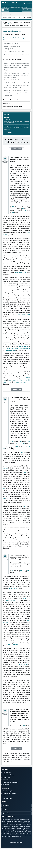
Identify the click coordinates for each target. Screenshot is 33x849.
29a (12, 571)
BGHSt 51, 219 (10, 600)
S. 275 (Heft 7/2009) (16, 149)
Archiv (16, 22)
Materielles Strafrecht (11, 43)
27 (28, 571)
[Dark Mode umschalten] (24, 3)
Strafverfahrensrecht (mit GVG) (14, 52)
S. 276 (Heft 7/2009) (16, 389)
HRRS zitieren (7, 777)
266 (17, 211)
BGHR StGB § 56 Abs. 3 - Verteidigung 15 (16, 348)
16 (14, 382)
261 (24, 725)
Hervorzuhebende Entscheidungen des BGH (15, 39)
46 (11, 209)
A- (27, 3)
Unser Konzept (7, 773)
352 (12, 441)
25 (16, 443)
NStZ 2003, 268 (23, 314)
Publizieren (6, 780)
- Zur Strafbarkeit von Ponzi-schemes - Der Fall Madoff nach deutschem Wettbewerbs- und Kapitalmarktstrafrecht (16, 76)
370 (12, 207)
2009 (5, 24)
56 (23, 209)
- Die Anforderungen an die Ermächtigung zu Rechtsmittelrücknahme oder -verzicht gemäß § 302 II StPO (17, 85)
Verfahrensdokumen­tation (11, 100)
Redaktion (6, 784)
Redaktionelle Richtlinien (10, 782)
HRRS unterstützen (8, 775)
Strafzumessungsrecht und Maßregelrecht (12, 47)
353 (21, 441)
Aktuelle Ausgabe (8, 791)
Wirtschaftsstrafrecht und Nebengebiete (16, 55)
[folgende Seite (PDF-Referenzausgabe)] (23, 148)
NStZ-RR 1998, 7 (22, 382)
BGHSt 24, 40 (23, 346)
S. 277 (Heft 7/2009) (16, 748)
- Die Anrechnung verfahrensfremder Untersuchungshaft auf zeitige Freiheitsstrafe (16, 93)
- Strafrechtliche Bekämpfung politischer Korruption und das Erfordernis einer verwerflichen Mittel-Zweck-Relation (16, 66)
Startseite (8, 22)
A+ (30, 3)
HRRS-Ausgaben (25, 22)
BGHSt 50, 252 (13, 589)
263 (29, 441)
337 (12, 213)
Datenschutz (20, 842)
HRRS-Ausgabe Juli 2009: (12, 31)
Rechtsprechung (7, 798)
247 (25, 211)
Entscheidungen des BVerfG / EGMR (14, 34)
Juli (10, 24)
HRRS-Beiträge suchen (9, 793)
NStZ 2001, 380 (20, 272)
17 (12, 725)
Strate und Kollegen (11, 821)
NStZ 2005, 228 (13, 645)
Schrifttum (6, 103)
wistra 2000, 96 (10, 350)
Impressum (13, 842)
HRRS (20, 826)
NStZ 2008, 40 (23, 665)
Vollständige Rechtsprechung (12, 107)
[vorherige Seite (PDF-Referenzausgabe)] (10, 148)
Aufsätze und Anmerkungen (12, 59)
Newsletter (7, 828)
